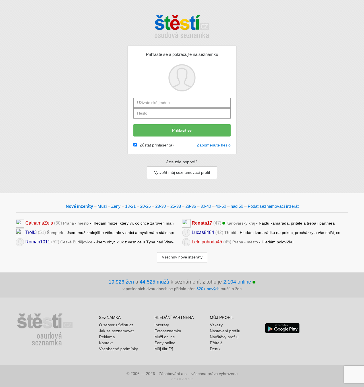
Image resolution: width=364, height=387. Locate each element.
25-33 (175, 206)
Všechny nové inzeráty (182, 257)
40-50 (221, 206)
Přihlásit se (182, 130)
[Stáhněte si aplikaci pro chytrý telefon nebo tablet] (282, 327)
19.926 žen (121, 282)
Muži (102, 206)
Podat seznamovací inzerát (273, 206)
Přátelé (216, 343)
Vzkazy (216, 325)
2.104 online (238, 282)
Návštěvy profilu (224, 337)
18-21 (130, 206)
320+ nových (208, 288)
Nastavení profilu (225, 331)
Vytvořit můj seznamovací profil (182, 172)
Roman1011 (37, 241)
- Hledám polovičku (242, 241)
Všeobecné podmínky (118, 349)
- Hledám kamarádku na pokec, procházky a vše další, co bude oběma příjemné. (266, 232)
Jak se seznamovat (116, 331)
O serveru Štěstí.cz (116, 325)
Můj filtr (160, 349)
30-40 (205, 206)
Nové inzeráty (79, 206)
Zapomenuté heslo (214, 145)
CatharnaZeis (39, 223)
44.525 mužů (154, 282)
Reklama (107, 337)
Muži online (164, 337)
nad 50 (237, 206)
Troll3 (31, 232)
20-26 (145, 206)
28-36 (190, 206)
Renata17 (202, 223)
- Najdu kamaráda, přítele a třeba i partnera (263, 223)
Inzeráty (161, 325)
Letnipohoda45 (207, 241)
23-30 (160, 206)
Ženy (116, 206)
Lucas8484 (203, 232)
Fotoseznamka (167, 331)
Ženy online (164, 343)
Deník (215, 349)
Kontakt (106, 343)
